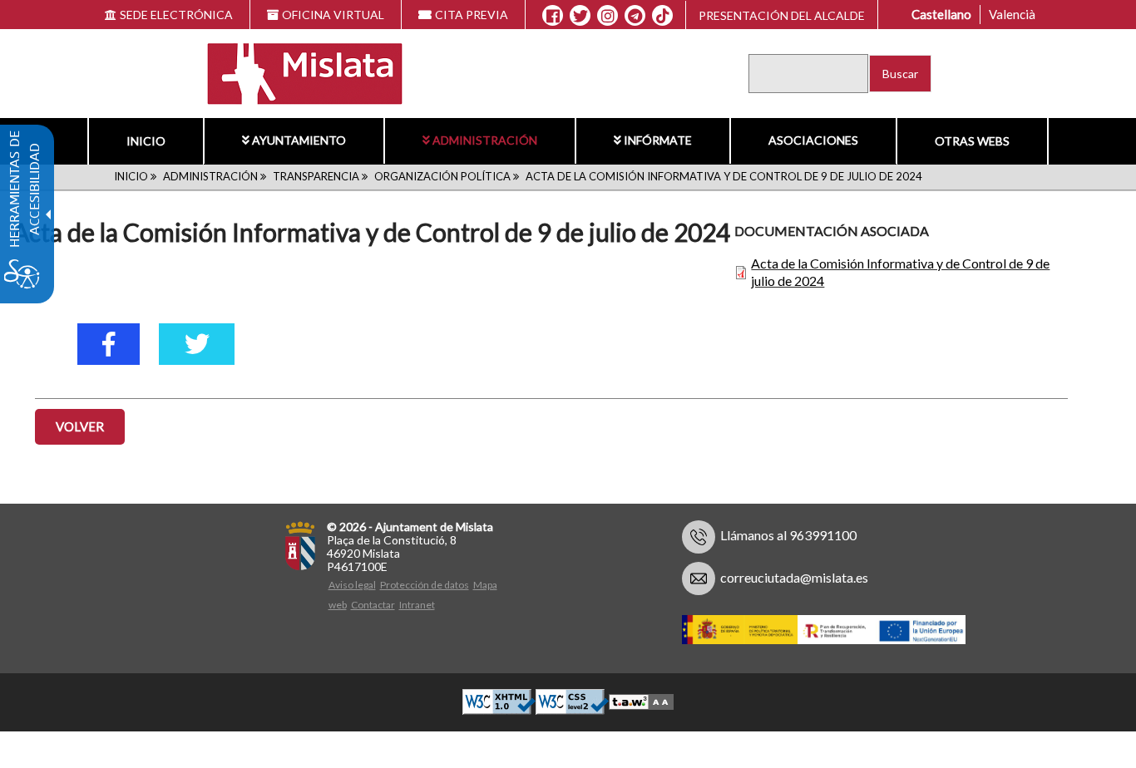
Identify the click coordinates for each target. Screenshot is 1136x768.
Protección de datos (424, 584)
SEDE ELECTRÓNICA (176, 14)
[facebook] (108, 344)
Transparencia (316, 176)
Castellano (941, 14)
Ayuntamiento (299, 140)
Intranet (417, 604)
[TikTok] (662, 16)
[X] (580, 16)
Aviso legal (352, 584)
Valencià (1012, 14)
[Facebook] (553, 16)
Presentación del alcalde (782, 15)
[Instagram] (607, 16)
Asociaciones (813, 140)
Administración (484, 140)
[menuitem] (145, 141)
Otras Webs (972, 141)
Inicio (145, 141)
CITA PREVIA (471, 14)
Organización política (442, 176)
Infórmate (658, 140)
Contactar (373, 604)
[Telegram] (635, 16)
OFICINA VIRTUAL (333, 14)
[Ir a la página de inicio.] (294, 72)
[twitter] (197, 344)
